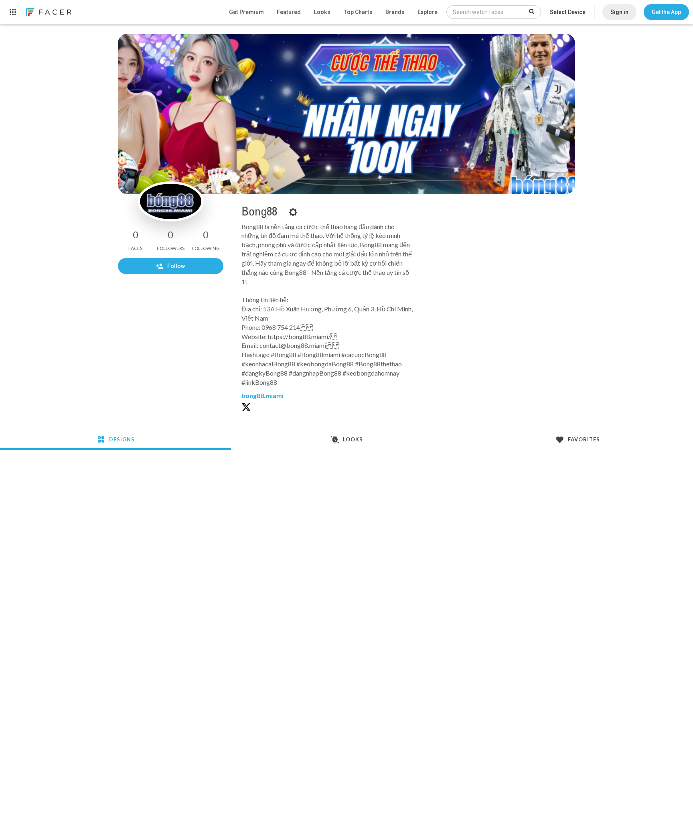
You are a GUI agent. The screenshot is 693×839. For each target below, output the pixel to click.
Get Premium (246, 12)
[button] (666, 12)
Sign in (619, 12)
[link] (48, 12)
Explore (427, 12)
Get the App (666, 12)
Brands (395, 12)
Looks (322, 12)
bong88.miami (262, 395)
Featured (289, 12)
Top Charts (358, 12)
